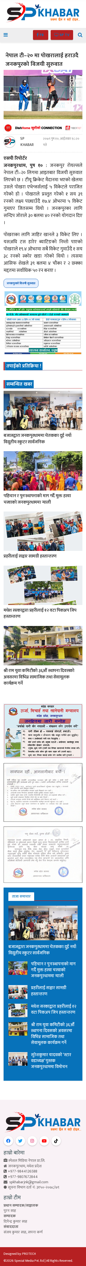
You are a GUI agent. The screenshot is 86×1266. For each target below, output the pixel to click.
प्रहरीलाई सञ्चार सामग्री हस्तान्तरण (30, 556)
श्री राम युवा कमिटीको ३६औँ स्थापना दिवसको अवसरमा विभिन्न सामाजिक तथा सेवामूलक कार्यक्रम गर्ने (39, 677)
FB (42, 35)
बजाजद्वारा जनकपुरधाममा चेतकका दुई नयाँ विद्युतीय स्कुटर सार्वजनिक (37, 439)
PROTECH (29, 1253)
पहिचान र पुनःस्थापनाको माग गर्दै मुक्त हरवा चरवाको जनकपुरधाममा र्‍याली (37, 499)
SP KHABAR (27, 142)
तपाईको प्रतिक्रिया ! (23, 366)
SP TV (64, 35)
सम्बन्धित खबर (19, 384)
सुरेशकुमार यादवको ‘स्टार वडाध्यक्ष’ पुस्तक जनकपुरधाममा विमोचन (51, 1060)
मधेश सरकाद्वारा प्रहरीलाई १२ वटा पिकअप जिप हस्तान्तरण (40, 613)
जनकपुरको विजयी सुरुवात (21, 283)
